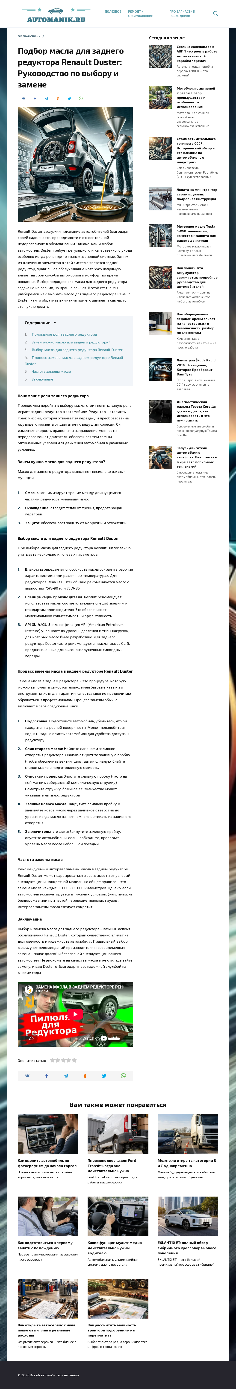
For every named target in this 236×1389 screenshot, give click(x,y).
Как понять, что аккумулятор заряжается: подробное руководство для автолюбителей (197, 277)
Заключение (42, 379)
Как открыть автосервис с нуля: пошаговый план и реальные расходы (47, 1329)
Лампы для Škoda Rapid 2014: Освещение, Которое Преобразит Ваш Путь (196, 367)
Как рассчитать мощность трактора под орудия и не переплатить (112, 1329)
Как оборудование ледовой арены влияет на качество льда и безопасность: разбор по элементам (196, 323)
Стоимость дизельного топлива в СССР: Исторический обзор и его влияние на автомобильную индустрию (196, 150)
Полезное (113, 11)
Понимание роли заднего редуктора (64, 334)
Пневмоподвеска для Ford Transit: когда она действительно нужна (112, 1165)
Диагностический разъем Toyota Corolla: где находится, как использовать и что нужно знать (196, 411)
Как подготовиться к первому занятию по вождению (45, 1245)
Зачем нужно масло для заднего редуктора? (71, 342)
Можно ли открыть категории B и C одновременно (187, 1163)
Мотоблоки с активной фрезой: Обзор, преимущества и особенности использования (196, 97)
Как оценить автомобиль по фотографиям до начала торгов (47, 1163)
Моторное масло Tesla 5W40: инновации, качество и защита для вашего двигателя (196, 233)
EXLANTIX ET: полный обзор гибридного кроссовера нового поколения (187, 1247)
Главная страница (31, 36)
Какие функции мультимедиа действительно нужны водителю (115, 1247)
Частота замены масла (51, 371)
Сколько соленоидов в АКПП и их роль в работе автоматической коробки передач (197, 54)
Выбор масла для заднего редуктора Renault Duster (77, 349)
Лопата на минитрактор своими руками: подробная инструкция (197, 194)
